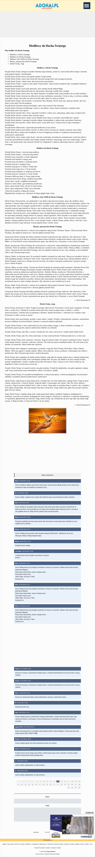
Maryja (61, 844)
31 (54, 784)
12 (51, 781)
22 (22, 784)
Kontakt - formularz (51, 847)
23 (25, 784)
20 (79, 781)
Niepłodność (35, 844)
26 (36, 784)
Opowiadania (10, 844)
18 (72, 781)
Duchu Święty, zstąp (17, 64)
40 (72, 787)
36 (72, 784)
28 (43, 784)
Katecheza (56, 844)
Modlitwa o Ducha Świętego (20, 55)
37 (75, 784)
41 (75, 787)
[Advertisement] (47, 24)
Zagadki (4, 844)
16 (65, 781)
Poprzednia (36, 832)
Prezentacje (50, 844)
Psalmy (82, 844)
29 (47, 784)
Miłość (16, 844)
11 (47, 781)
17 (68, 781)
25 (32, 784)
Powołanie (21, 844)
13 (54, 781)
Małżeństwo (28, 844)
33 (61, 784)
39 (68, 787)
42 (79, 787)
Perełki (86, 844)
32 (58, 784)
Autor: (47, 797)
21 (18, 784)
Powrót (47, 832)
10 (44, 781)
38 (79, 784)
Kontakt (59, 847)
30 (50, 784)
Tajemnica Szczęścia (69, 844)
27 (40, 784)
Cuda (90, 844)
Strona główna (47, 840)
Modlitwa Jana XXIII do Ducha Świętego (24, 59)
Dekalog (77, 844)
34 (65, 784)
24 (29, 784)
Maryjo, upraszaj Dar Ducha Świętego (23, 61)
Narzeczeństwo (43, 844)
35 (68, 784)
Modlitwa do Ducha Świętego (20, 57)
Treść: (47, 805)
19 (75, 781)
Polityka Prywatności (39, 847)
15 (61, 781)
